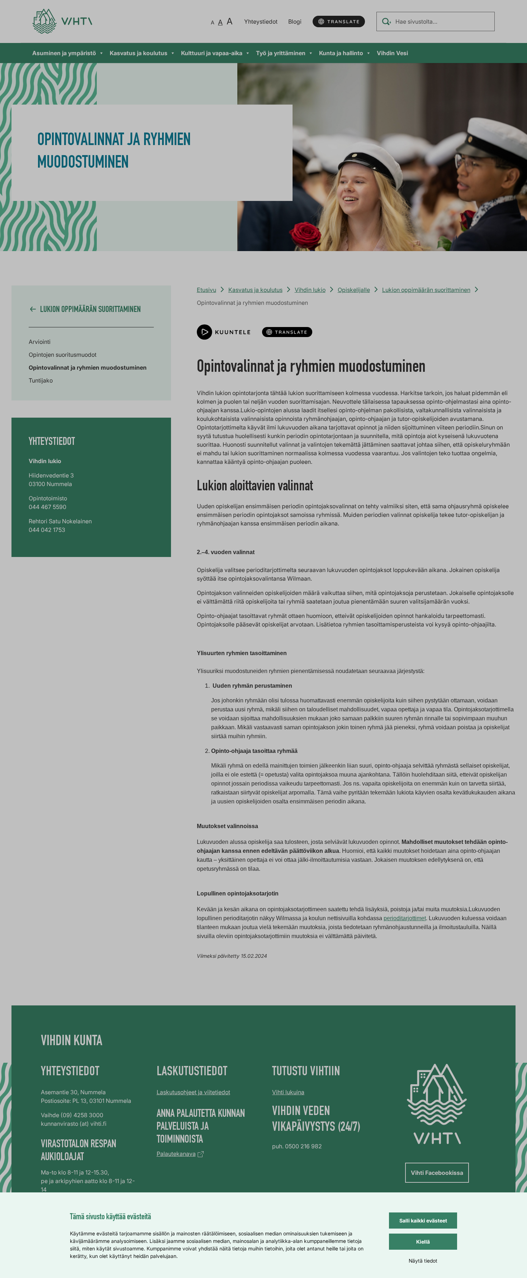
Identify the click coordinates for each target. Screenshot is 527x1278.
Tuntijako (41, 380)
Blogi (295, 21)
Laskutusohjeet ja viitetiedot (193, 1092)
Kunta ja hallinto (341, 53)
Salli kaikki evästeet (423, 1220)
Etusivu (206, 289)
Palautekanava (176, 1153)
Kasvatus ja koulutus (138, 53)
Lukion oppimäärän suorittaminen (426, 289)
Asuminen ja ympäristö (64, 53)
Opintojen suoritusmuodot (62, 354)
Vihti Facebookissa (437, 1172)
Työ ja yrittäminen (280, 53)
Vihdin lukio (310, 289)
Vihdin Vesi (392, 53)
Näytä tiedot (423, 1261)
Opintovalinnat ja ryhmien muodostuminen (88, 367)
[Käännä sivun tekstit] (339, 21)
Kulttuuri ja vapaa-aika (211, 53)
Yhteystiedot (260, 21)
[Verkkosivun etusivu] (62, 21)
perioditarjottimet (405, 918)
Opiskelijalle (354, 289)
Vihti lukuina (288, 1092)
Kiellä (423, 1242)
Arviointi (40, 341)
